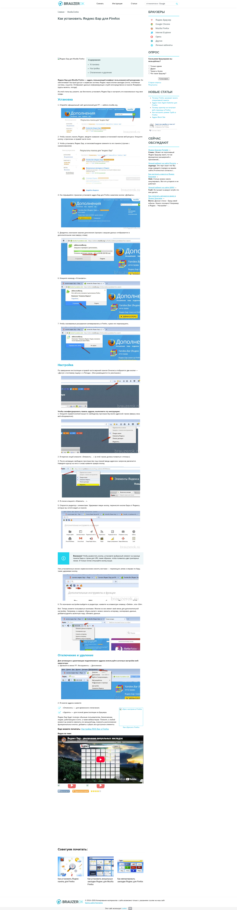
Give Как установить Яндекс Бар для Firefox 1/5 (92, 791)
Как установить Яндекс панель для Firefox (68, 880)
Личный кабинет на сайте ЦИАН (161, 187)
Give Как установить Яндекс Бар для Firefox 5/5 (100, 791)
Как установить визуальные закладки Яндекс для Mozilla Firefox (100, 881)
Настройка (95, 68)
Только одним (156, 66)
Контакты (99, 903)
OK (130, 908)
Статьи (134, 3)
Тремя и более (156, 71)
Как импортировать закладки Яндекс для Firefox (130, 880)
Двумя (153, 69)
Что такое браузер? (158, 73)
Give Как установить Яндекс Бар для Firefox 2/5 (94, 791)
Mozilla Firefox (162, 28)
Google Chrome (163, 24)
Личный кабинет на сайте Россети (162, 163)
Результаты (152, 85)
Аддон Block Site (158, 117)
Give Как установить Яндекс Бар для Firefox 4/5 (98, 791)
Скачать (100, 3)
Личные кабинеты (164, 45)
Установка (94, 64)
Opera (158, 37)
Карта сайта (90, 903)
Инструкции (117, 3)
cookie (124, 908)
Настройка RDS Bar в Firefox (95, 729)
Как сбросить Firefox (131, 727)
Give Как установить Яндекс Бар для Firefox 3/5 (96, 791)
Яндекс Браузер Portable (158, 150)
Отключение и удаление (101, 72)
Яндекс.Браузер (163, 20)
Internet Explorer (163, 32)
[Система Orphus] (163, 131)
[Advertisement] (100, 40)
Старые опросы (154, 82)
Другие (159, 41)
